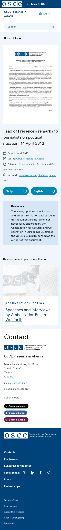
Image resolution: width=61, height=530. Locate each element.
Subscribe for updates (17, 466)
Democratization (28, 174)
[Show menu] (55, 14)
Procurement (11, 506)
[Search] (52, 26)
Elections (43, 174)
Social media (12, 472)
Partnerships (12, 486)
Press (7, 479)
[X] (24, 472)
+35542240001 (20, 383)
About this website (14, 511)
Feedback (9, 523)
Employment (11, 459)
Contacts (9, 452)
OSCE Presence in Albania (15, 14)
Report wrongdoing (14, 517)
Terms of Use (11, 500)
